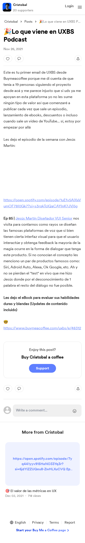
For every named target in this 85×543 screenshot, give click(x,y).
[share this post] (78, 58)
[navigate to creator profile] (7, 7)
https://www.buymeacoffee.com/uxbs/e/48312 (42, 328)
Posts (28, 22)
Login (69, 6)
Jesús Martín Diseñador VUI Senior (43, 218)
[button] (79, 7)
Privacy (38, 522)
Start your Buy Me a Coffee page (41, 530)
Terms (54, 522)
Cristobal (20, 5)
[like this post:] (7, 58)
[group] (42, 472)
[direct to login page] (47, 410)
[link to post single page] (42, 470)
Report (70, 522)
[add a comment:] (19, 58)
